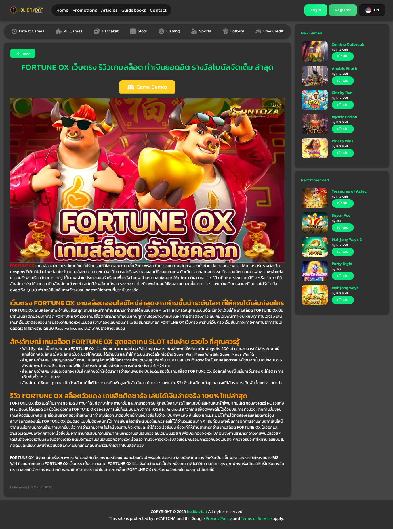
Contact (158, 10)
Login (316, 10)
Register (343, 10)
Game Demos (151, 87)
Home (62, 10)
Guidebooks (133, 10)
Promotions (85, 10)
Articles (109, 10)
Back (25, 54)
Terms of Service (256, 518)
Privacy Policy (219, 518)
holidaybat (197, 512)
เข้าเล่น (342, 56)
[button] (372, 10)
